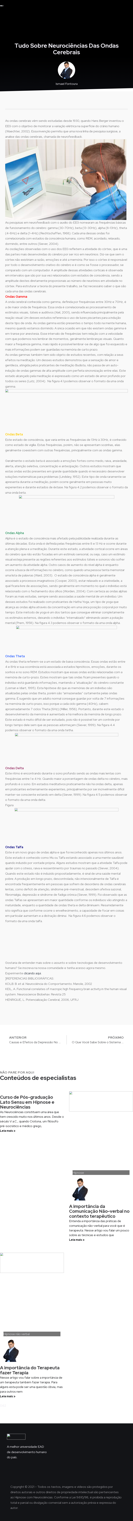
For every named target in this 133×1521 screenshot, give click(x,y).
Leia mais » (7, 1131)
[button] (68, 7)
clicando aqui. (33, 973)
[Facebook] (66, 1471)
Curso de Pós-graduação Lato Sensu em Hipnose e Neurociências (27, 1102)
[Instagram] (57, 1471)
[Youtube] (76, 1471)
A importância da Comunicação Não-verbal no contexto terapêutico (99, 1211)
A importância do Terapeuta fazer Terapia (30, 1370)
